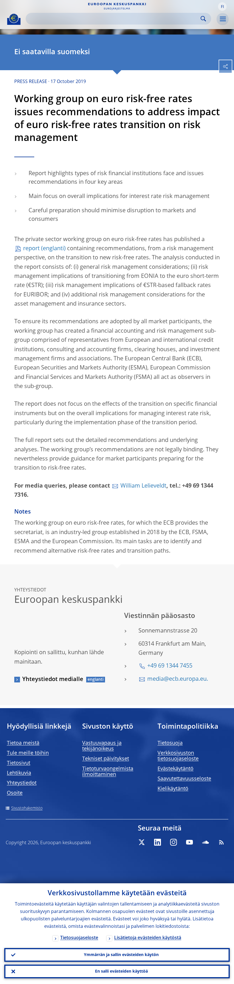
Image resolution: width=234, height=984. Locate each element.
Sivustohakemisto (27, 808)
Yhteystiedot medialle (52, 679)
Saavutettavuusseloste (184, 778)
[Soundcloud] (205, 842)
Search (203, 19)
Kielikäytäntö (173, 788)
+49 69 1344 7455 (169, 666)
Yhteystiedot (22, 783)
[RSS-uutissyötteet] (221, 842)
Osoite (15, 793)
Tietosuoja (170, 743)
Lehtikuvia (19, 773)
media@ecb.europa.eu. (177, 679)
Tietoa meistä (23, 743)
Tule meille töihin (28, 753)
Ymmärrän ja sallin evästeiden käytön (121, 955)
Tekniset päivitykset (105, 758)
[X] (141, 842)
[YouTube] (189, 842)
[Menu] (223, 19)
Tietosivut (18, 763)
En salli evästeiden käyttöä (121, 971)
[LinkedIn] (157, 842)
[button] (222, 6)
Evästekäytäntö (175, 768)
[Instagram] (173, 842)
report (31, 249)
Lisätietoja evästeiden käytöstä (147, 938)
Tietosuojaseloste (79, 938)
